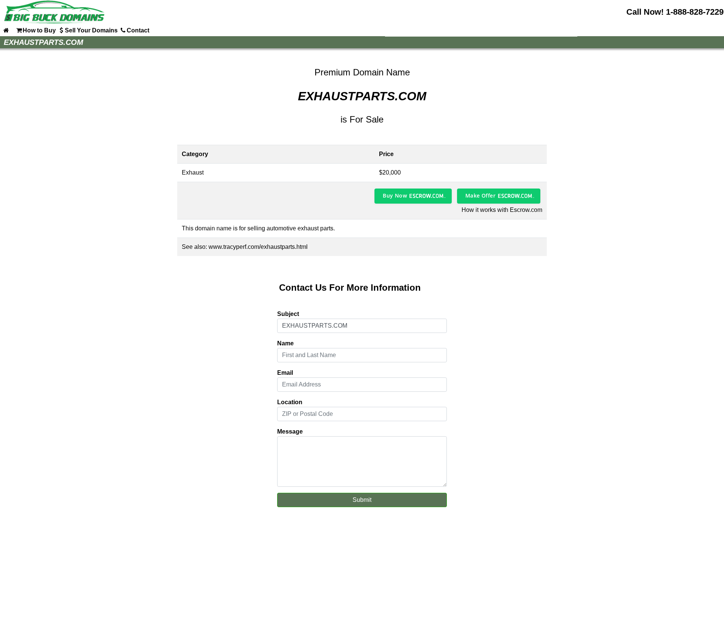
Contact (138, 30)
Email (285, 373)
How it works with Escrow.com (502, 210)
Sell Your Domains (91, 30)
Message (290, 431)
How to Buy (39, 30)
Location (289, 402)
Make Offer (480, 195)
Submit (362, 500)
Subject (288, 314)
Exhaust (193, 172)
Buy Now (395, 195)
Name (285, 343)
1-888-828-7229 (695, 12)
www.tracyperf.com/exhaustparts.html (258, 247)
